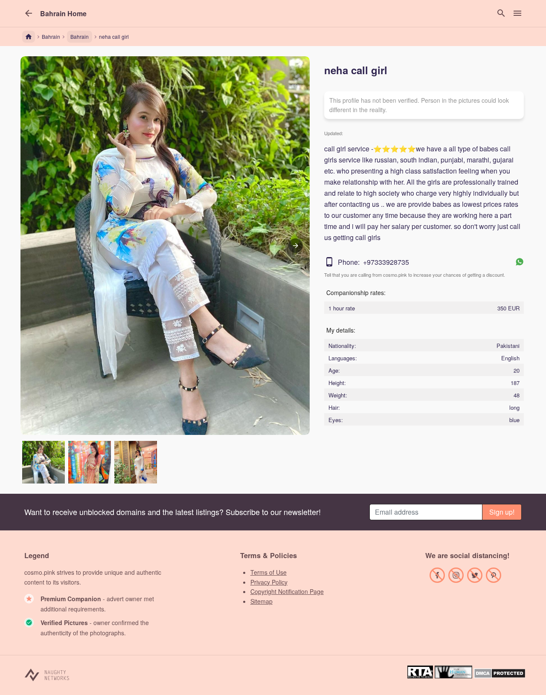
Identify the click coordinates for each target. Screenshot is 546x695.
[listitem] (43, 462)
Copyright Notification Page (287, 591)
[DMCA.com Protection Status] (500, 676)
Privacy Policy (269, 582)
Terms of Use (268, 572)
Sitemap (261, 601)
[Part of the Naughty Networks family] (47, 674)
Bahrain (79, 36)
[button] (63, 13)
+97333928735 (386, 262)
